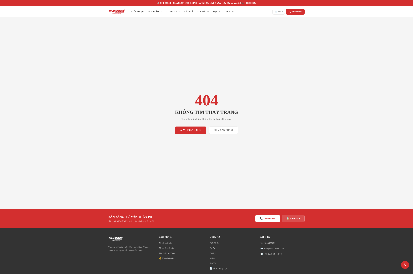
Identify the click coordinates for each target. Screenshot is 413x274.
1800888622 (297, 12)
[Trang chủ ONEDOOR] (116, 11)
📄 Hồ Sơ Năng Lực (218, 268)
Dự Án (212, 248)
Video (212, 258)
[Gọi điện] (405, 265)
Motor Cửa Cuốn (166, 248)
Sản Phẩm (153, 11)
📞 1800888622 (248, 3)
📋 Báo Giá (293, 218)
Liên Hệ (229, 11)
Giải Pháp (171, 11)
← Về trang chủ (190, 130)
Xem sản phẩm (223, 130)
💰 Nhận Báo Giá (166, 258)
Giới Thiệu (137, 11)
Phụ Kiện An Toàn (167, 253)
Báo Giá (188, 11)
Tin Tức (201, 11)
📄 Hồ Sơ (279, 12)
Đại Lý (217, 11)
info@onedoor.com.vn (272, 248)
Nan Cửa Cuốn (165, 243)
